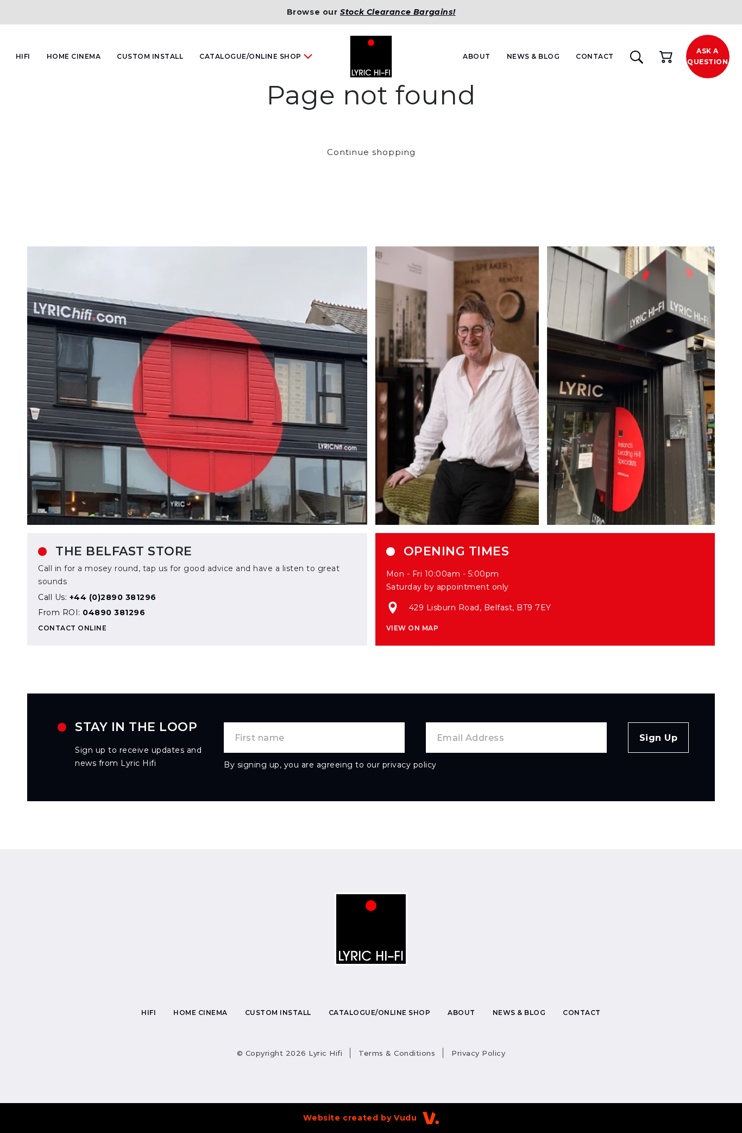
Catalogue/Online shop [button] (250, 56)
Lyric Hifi (290, 1053)
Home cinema (74, 56)
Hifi (23, 56)
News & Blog (533, 56)
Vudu (405, 1118)
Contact (595, 56)
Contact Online (72, 628)
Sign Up (658, 738)
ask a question (707, 56)
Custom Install (150, 56)
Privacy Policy (478, 1053)
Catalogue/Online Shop (380, 1012)
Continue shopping (371, 152)
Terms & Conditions (397, 1053)
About (477, 56)
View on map (412, 628)
